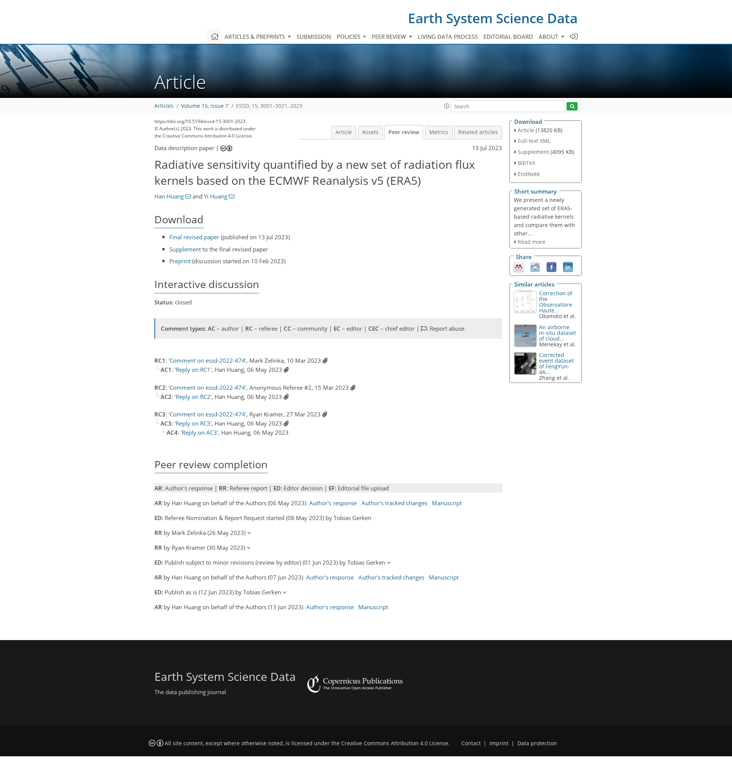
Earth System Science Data (493, 18)
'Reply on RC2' (193, 396)
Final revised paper (194, 237)
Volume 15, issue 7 (204, 105)
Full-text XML (534, 140)
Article (344, 132)
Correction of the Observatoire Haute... (555, 302)
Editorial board (508, 36)
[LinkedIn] (568, 267)
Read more (532, 241)
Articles (163, 105)
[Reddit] (535, 267)
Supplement (185, 249)
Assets (370, 132)
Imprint (499, 743)
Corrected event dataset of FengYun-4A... (556, 363)
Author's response (333, 503)
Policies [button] (349, 36)
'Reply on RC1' (193, 369)
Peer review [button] (390, 36)
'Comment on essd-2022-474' (207, 360)
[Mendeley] (519, 267)
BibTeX (526, 162)
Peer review (403, 132)
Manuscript (447, 503)
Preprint (180, 261)
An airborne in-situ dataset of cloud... (557, 332)
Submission (314, 36)
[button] (446, 105)
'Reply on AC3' (199, 432)
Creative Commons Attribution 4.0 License (394, 743)
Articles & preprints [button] (255, 36)
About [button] (549, 36)
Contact (471, 743)
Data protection (537, 743)
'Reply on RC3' (193, 423)
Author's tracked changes (394, 503)
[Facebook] (551, 267)
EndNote (529, 174)
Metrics (438, 132)
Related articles (478, 132)
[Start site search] (572, 106)
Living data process (448, 36)
